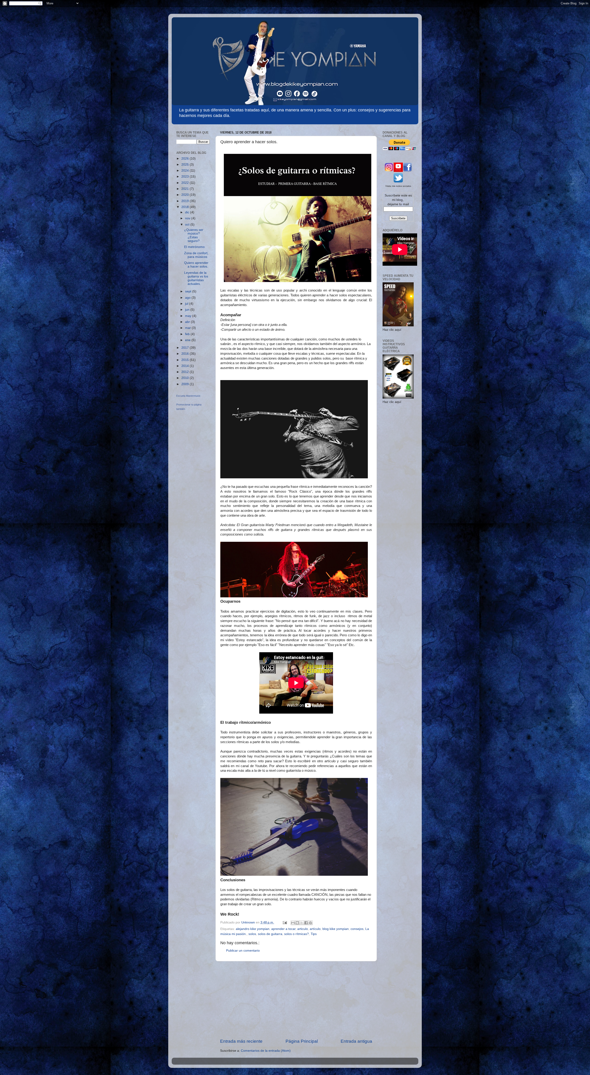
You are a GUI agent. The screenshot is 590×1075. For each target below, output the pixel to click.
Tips (314, 934)
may (188, 316)
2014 (185, 366)
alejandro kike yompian (252, 929)
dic (187, 212)
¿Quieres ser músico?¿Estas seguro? (193, 235)
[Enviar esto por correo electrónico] (293, 922)
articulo (302, 929)
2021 (185, 189)
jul (187, 303)
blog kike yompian (335, 929)
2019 (185, 201)
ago (188, 297)
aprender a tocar (283, 929)
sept (188, 291)
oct (187, 224)
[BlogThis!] (297, 922)
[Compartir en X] (301, 922)
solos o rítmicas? (296, 934)
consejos (357, 929)
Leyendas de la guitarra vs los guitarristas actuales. (196, 278)
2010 (185, 378)
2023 (185, 176)
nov (188, 218)
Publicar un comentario (243, 950)
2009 (185, 384)
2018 (185, 207)
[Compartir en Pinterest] (310, 922)
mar (188, 328)
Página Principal (302, 1041)
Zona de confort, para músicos (196, 255)
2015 (185, 360)
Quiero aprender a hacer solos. (196, 264)
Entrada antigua (356, 1041)
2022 (185, 183)
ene (188, 340)
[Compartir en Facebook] (306, 922)
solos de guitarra (270, 934)
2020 (185, 195)
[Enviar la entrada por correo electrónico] (284, 922)
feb (188, 334)
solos (252, 934)
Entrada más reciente (241, 1041)
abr (188, 322)
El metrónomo (194, 247)
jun (187, 309)
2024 (185, 170)
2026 (185, 158)
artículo (315, 929)
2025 (185, 164)
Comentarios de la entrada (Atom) (266, 1050)
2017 (185, 347)
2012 (185, 372)
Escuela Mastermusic (188, 395)
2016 (185, 353)
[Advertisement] (296, 1000)
